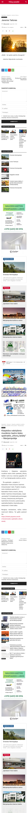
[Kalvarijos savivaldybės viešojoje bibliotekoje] (14, 346)
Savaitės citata (4, 17)
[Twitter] (6, 31)
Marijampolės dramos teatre (12, 337)
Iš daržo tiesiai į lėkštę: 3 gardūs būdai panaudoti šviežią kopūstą (16, 183)
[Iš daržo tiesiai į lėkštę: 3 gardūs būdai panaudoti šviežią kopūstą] (5, 183)
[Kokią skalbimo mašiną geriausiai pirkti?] (14, 131)
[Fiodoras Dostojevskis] (5, 170)
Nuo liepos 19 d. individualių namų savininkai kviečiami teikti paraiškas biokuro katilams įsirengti (22, 141)
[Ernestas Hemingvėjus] (5, 157)
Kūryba (3, 178)
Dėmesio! (21, 132)
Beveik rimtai (13, 132)
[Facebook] (2, 31)
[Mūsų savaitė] (2, 24)
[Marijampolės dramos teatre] (14, 329)
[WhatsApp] (12, 31)
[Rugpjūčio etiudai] (5, 176)
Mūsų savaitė (6, 24)
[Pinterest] (9, 31)
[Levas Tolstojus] (5, 163)
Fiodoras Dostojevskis (16, 168)
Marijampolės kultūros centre (12, 320)
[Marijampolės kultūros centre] (14, 313)
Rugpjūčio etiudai (14, 174)
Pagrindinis (3, 15)
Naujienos (9, 15)
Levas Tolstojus (14, 161)
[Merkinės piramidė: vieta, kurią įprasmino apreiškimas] (5, 131)
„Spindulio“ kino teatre (10, 303)
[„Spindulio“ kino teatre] (14, 296)
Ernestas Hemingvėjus (16, 155)
